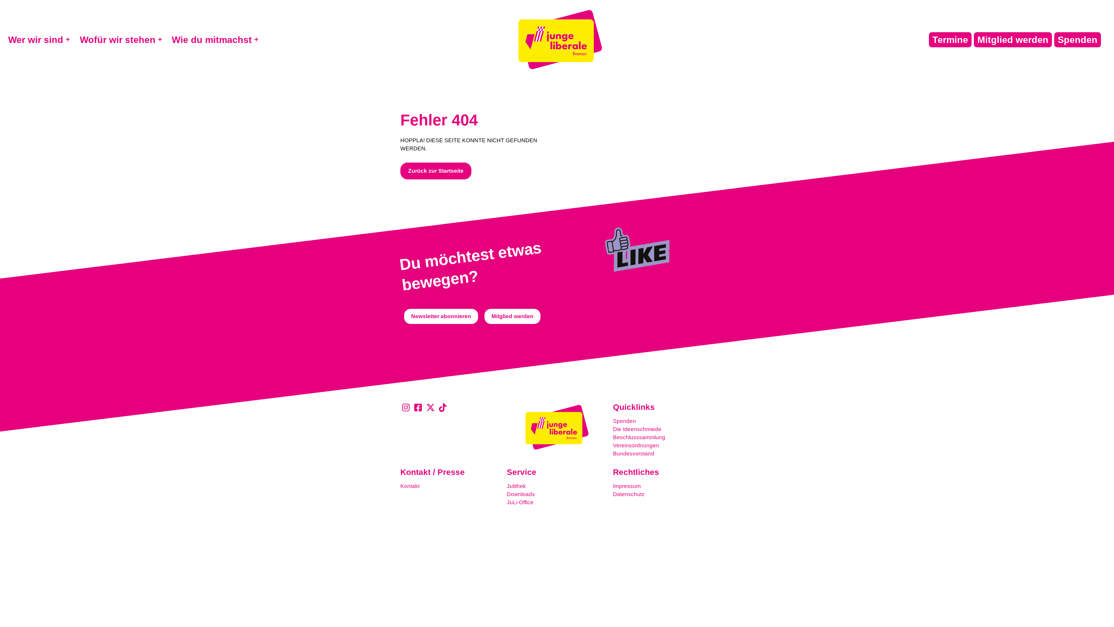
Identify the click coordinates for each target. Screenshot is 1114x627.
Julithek (516, 486)
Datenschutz (629, 494)
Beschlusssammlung (639, 437)
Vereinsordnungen (636, 445)
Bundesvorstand (633, 454)
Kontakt (409, 486)
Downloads (521, 494)
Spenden (624, 421)
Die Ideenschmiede (637, 429)
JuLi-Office (520, 502)
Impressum (627, 486)
